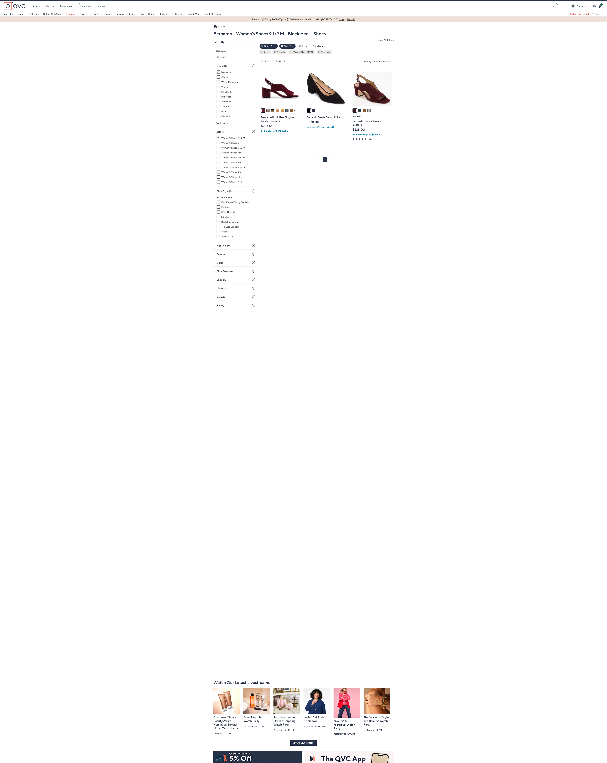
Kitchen (178, 14)
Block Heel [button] (325, 52)
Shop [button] (34, 6)
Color (220, 262)
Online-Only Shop (52, 14)
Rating (220, 305)
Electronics (164, 14)
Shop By (221, 279)
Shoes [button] (266, 52)
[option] (303, 19)
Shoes (132, 14)
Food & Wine (193, 14)
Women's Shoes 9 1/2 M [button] (302, 52)
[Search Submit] (555, 6)
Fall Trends (33, 14)
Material (221, 288)
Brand (222, 65)
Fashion (96, 14)
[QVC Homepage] (215, 27)
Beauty (108, 14)
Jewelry (120, 14)
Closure (221, 296)
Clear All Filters (386, 40)
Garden (84, 14)
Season (221, 254)
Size (220, 131)
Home (151, 14)
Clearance (71, 14)
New (20, 14)
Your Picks (9, 14)
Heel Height (223, 245)
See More (221, 123)
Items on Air (66, 6)
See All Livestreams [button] (303, 742)
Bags (141, 14)
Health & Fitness (212, 14)
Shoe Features (225, 271)
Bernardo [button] (280, 52)
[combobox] (315, 6)
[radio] (263, 110)
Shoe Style (224, 191)
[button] (573, 6)
